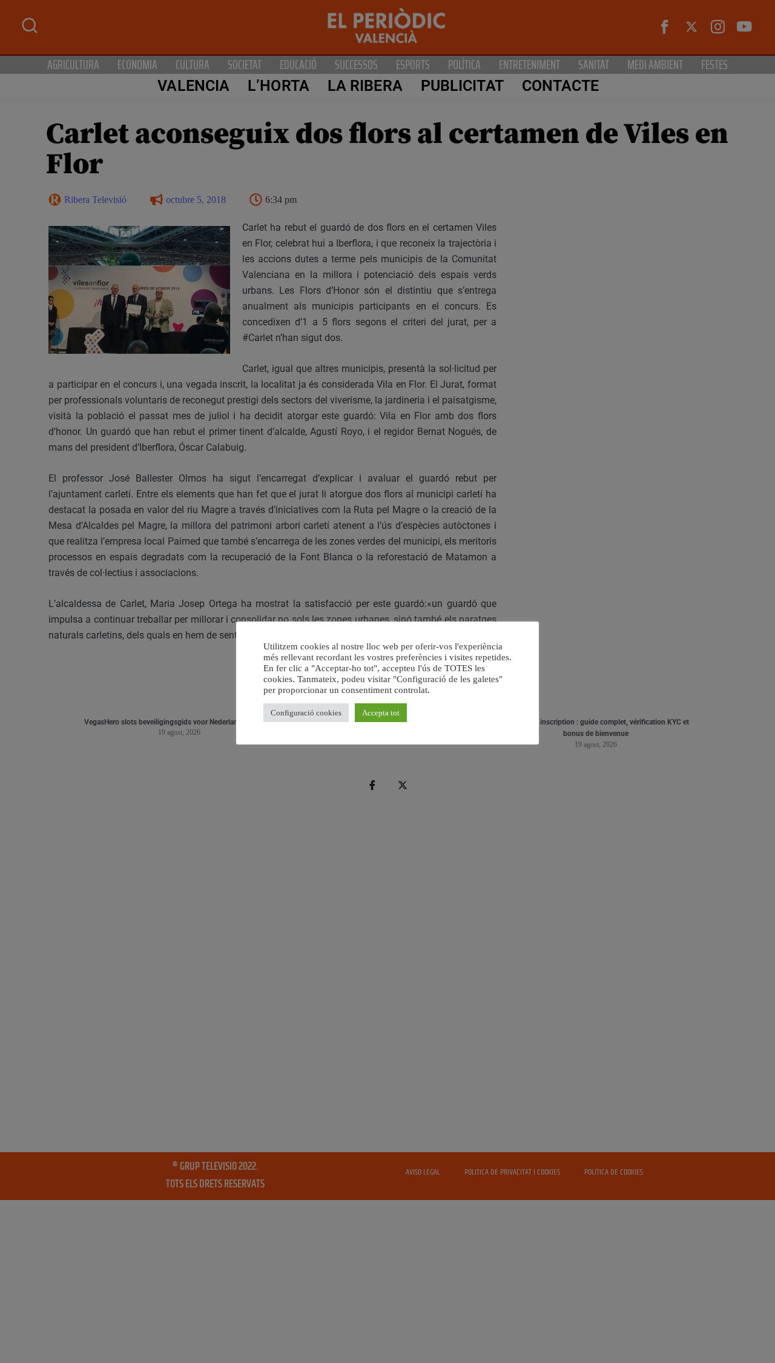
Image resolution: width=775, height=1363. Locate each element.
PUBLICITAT (462, 86)
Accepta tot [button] (381, 712)
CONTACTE (560, 86)
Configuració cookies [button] (306, 712)
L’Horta (278, 86)
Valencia (193, 86)
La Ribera (365, 86)
